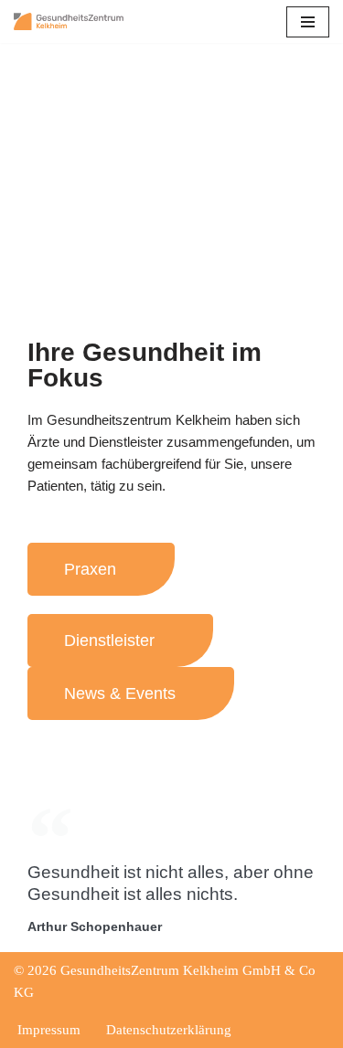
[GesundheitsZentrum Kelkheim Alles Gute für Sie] (68, 21)
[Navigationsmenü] (307, 21)
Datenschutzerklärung (168, 1029)
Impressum (48, 1029)
